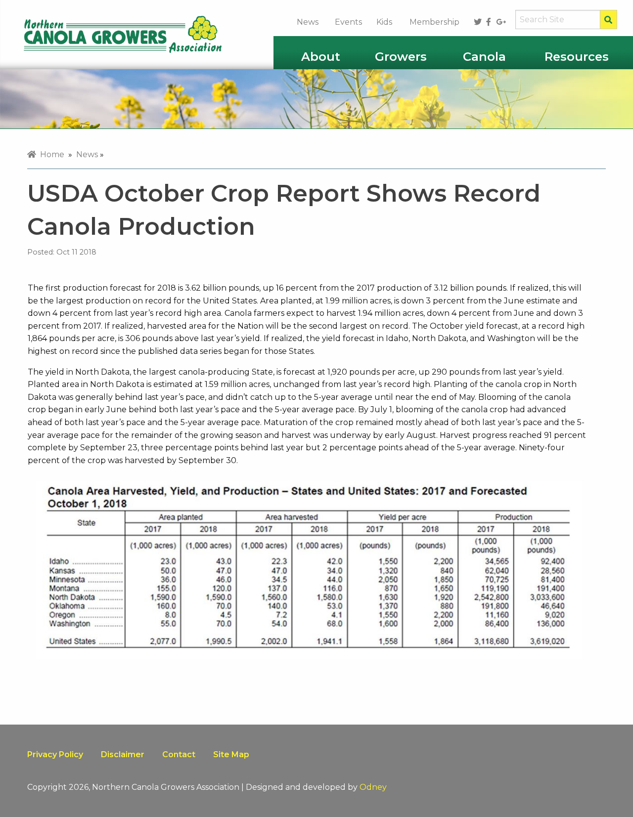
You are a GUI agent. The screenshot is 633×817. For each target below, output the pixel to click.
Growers (401, 56)
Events (348, 22)
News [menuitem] (87, 154)
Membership (434, 22)
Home (50, 154)
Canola (484, 56)
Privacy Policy (55, 754)
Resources (576, 56)
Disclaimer (122, 754)
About (320, 56)
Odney (373, 787)
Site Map (231, 754)
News (307, 22)
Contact (178, 754)
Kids (384, 22)
